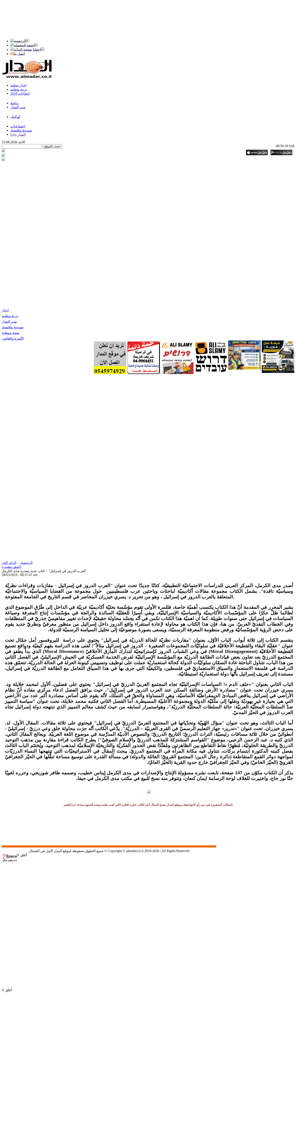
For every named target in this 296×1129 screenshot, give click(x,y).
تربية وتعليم (10, 316)
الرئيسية (27, 562)
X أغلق (22, 855)
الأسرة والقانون (13, 338)
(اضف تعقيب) (11, 567)
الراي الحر (9, 562)
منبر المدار (9, 321)
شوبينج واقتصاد (12, 327)
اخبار (5, 310)
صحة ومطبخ (11, 333)
